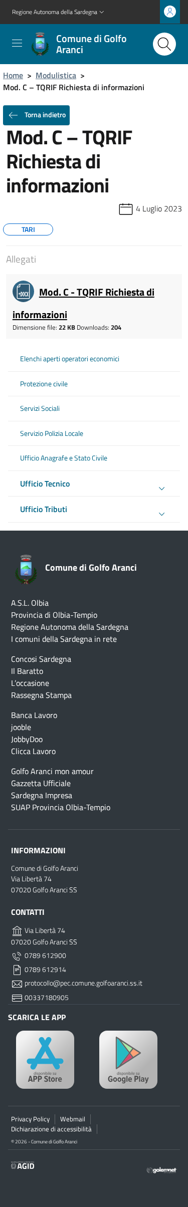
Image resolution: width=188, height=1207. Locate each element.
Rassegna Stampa (41, 695)
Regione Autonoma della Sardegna (69, 627)
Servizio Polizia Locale (51, 433)
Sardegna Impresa (41, 795)
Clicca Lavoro (33, 751)
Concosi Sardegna (41, 659)
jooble (21, 727)
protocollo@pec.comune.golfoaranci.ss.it (82, 983)
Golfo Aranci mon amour (52, 771)
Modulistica (56, 75)
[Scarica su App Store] (52, 1060)
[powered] (162, 1169)
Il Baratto (27, 671)
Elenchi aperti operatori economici (69, 358)
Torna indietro (44, 114)
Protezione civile (44, 383)
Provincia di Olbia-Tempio (54, 615)
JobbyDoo (27, 739)
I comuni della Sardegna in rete (64, 639)
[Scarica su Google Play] (135, 1060)
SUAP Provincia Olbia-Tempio (60, 807)
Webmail (72, 1119)
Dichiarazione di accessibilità (51, 1129)
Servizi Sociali (40, 408)
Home (13, 75)
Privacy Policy (30, 1119)
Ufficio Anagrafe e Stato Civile (63, 457)
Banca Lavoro (34, 715)
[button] (59, 12)
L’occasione (30, 683)
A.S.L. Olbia (30, 603)
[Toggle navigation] (17, 43)
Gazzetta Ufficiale (41, 783)
